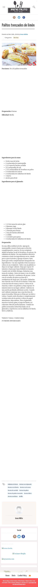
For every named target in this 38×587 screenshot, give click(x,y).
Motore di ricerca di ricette (7, 544)
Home (8, 576)
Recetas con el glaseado (25, 484)
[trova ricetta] (7, 548)
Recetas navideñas (13, 496)
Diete (13, 576)
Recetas (16, 37)
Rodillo (21, 496)
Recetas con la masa (25, 487)
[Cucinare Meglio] (19, 553)
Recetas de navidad (13, 490)
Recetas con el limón (13, 487)
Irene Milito (24, 34)
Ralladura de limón (13, 484)
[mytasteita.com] (8, 559)
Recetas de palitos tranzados (15, 493)
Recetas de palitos (23, 490)
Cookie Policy (22, 576)
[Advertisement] (19, 90)
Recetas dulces (27, 493)
